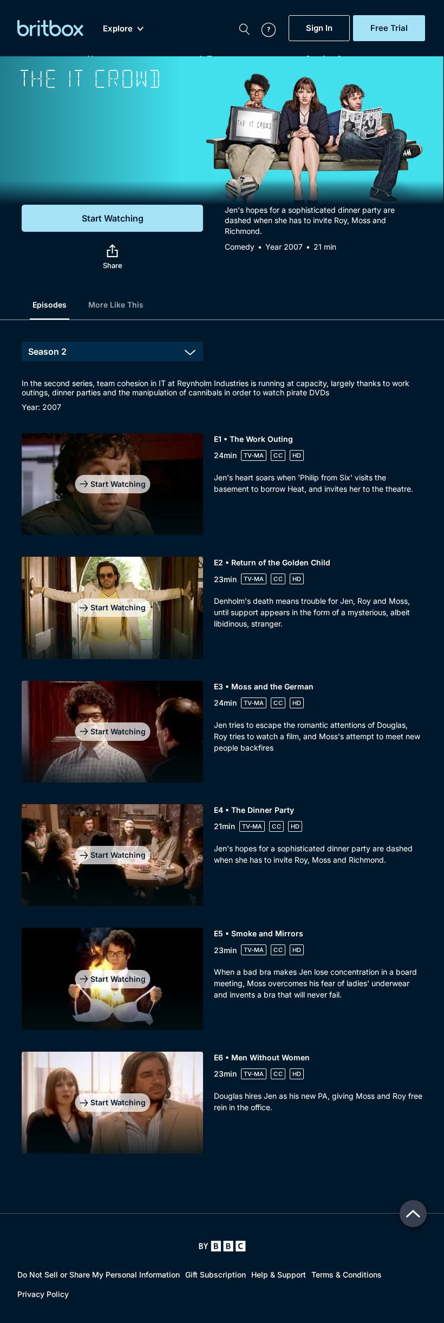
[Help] (263, 28)
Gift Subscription (215, 1274)
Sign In (319, 28)
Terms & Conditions (346, 1274)
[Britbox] (50, 28)
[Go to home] (222, 1246)
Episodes (49, 304)
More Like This (115, 304)
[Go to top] (413, 1213)
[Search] (244, 28)
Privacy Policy (43, 1294)
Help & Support (278, 1274)
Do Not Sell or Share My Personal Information (98, 1274)
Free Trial (389, 28)
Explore (118, 29)
